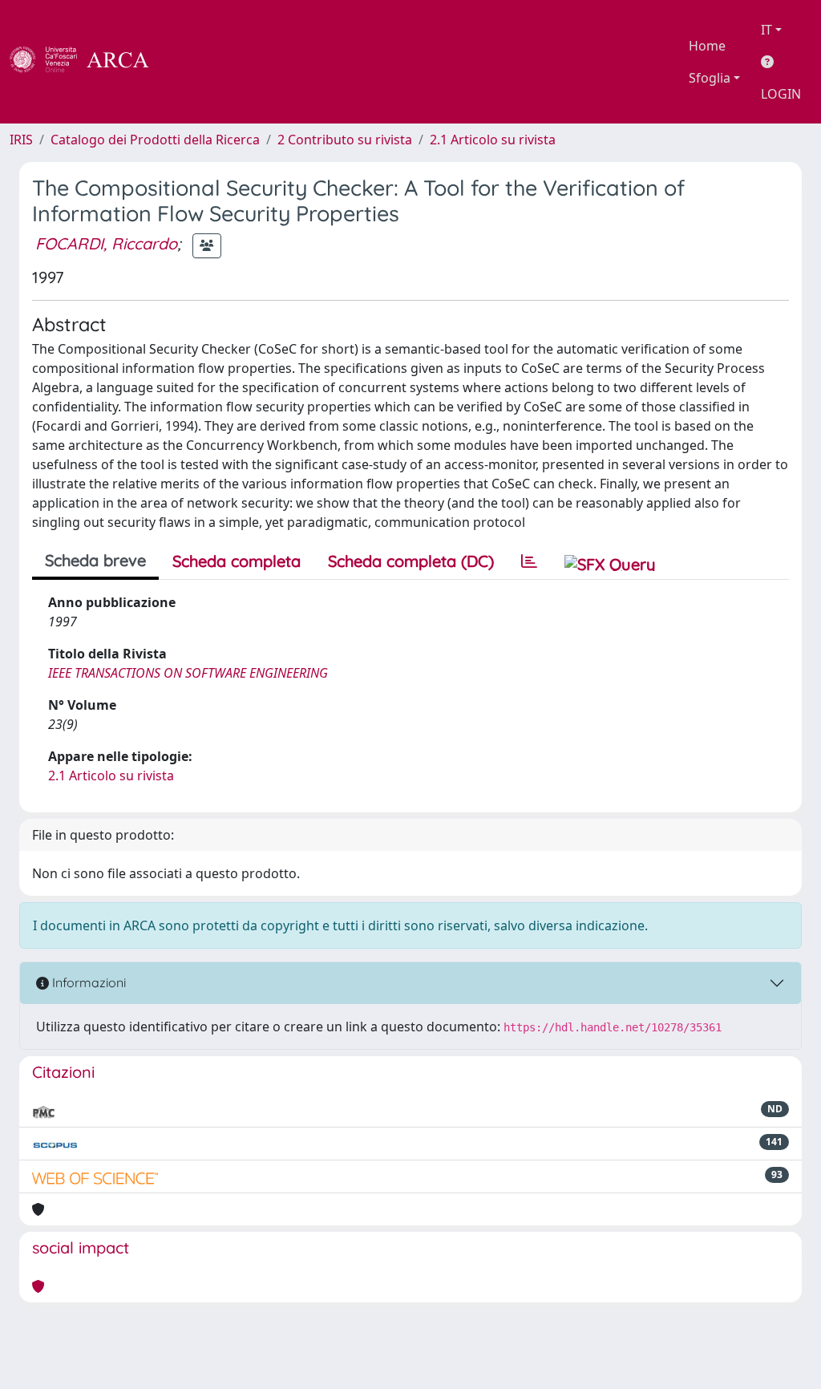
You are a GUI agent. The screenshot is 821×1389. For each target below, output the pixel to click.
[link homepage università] (192, 61)
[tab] (529, 561)
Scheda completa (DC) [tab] (411, 561)
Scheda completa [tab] (236, 561)
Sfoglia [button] (709, 78)
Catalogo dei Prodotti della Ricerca (155, 139)
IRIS (21, 139)
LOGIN (781, 94)
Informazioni (87, 982)
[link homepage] (88, 61)
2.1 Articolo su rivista (493, 139)
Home (707, 46)
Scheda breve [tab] (95, 560)
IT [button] (766, 29)
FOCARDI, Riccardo (106, 243)
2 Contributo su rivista (344, 139)
